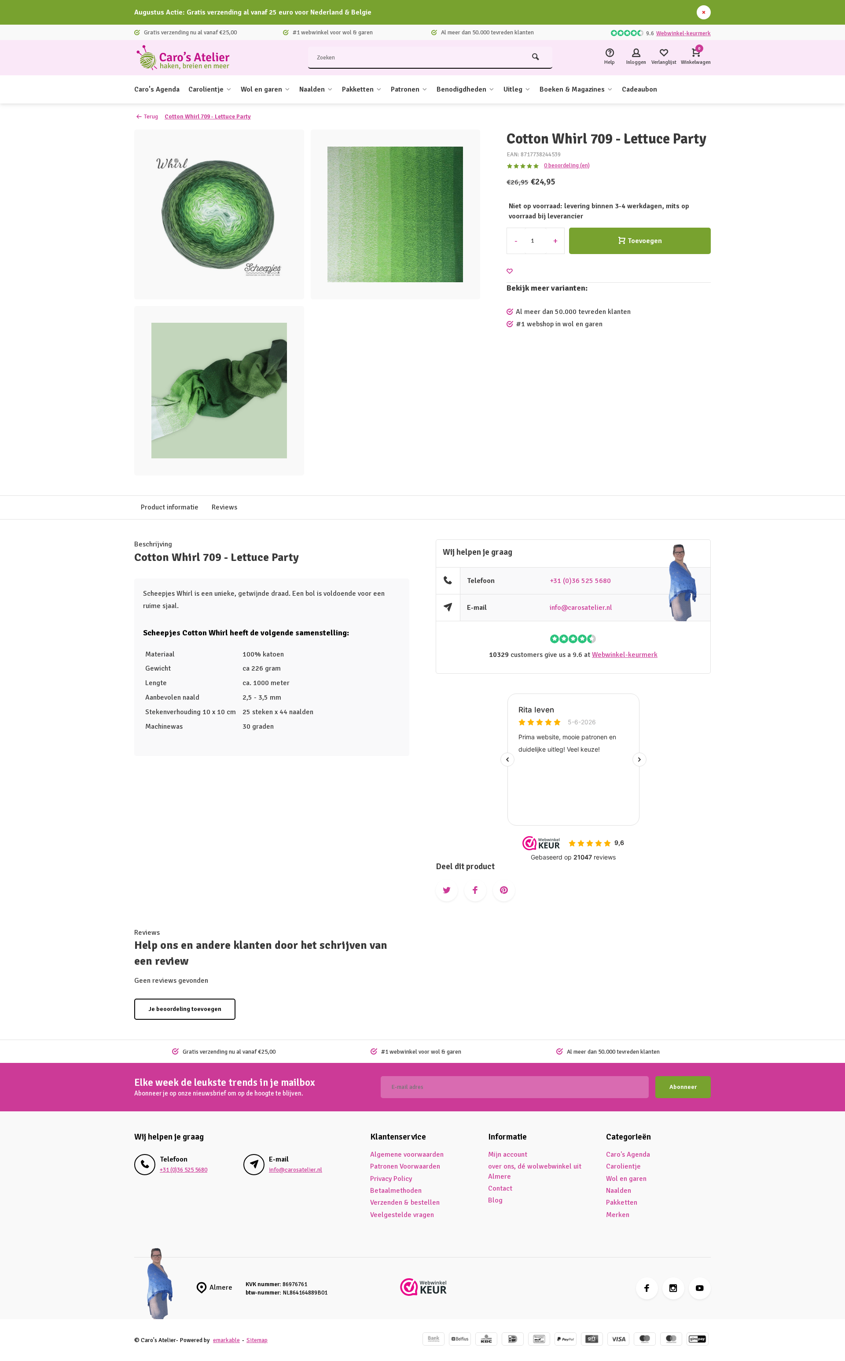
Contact (500, 1188)
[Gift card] (592, 1340)
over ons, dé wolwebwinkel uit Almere (534, 1171)
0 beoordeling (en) (567, 165)
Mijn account (507, 1154)
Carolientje (206, 89)
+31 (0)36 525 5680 (580, 580)
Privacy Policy (391, 1178)
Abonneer (683, 1087)
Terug (151, 116)
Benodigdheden (461, 89)
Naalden (312, 89)
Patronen (405, 89)
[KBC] (486, 1340)
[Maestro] (645, 1340)
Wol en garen (261, 89)
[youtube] (700, 1288)
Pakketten (358, 89)
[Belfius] (460, 1340)
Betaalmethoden (396, 1190)
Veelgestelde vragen (402, 1214)
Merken (617, 1214)
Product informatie (169, 507)
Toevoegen (645, 240)
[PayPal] (566, 1340)
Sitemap (257, 1340)
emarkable (226, 1340)
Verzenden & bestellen (405, 1202)
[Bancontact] (539, 1340)
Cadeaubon (639, 89)
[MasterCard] (671, 1340)
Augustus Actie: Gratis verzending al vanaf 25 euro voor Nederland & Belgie (252, 12)
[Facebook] (647, 1288)
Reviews (224, 507)
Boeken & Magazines (572, 89)
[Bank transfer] (433, 1340)
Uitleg (512, 89)
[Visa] (618, 1340)
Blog (495, 1200)
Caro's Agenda (157, 89)
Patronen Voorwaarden (405, 1166)
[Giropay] (698, 1340)
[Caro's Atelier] (187, 57)
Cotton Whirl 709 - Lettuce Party (208, 116)
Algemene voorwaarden (407, 1154)
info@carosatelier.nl (581, 607)
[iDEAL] (513, 1340)
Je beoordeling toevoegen (184, 1009)
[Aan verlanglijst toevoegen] (510, 271)
